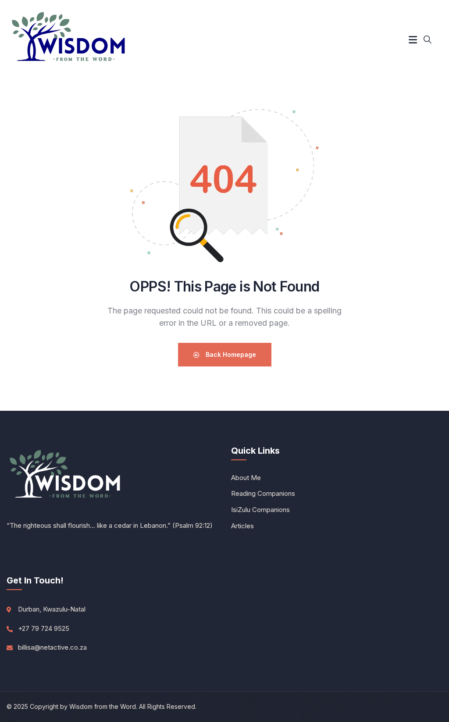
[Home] (69, 39)
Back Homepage (230, 354)
